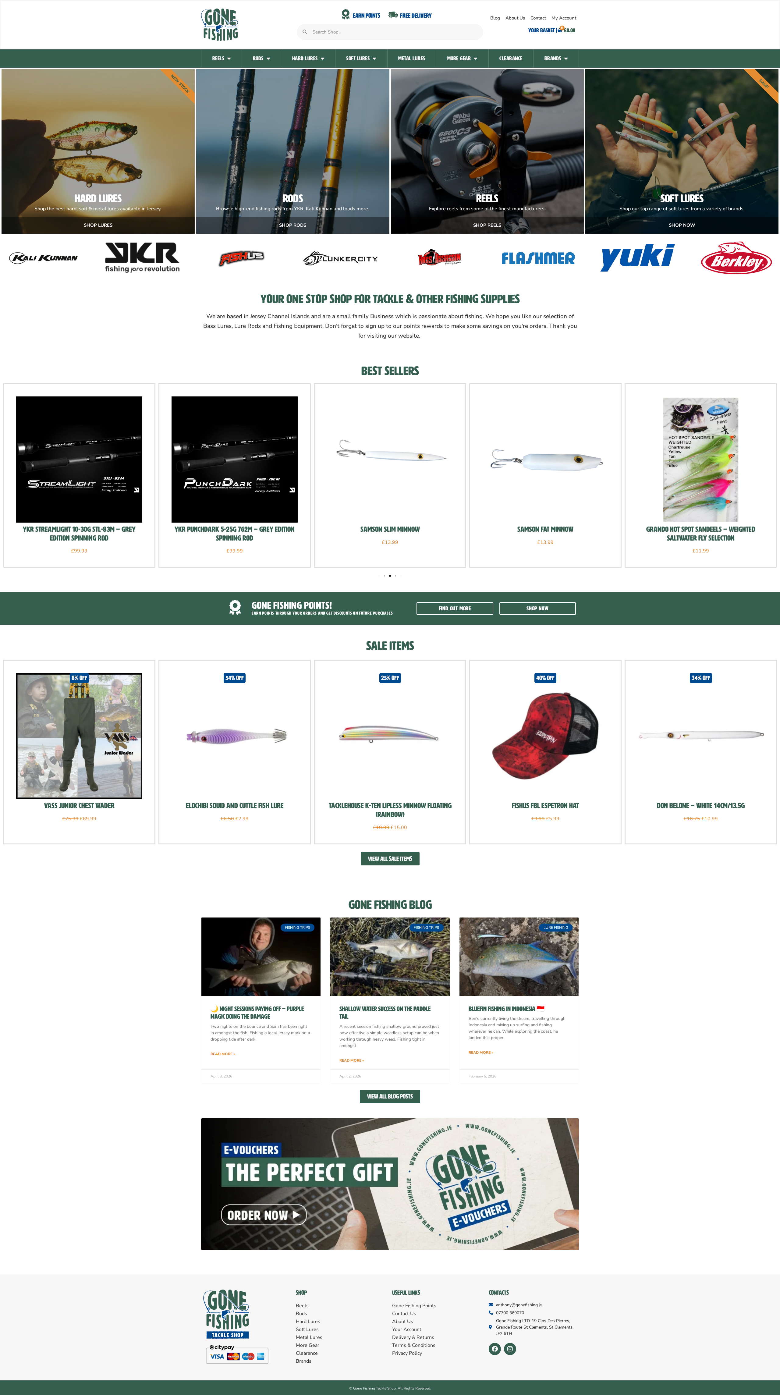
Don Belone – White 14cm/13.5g (701, 806)
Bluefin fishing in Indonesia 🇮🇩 (506, 1009)
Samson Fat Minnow (390, 529)
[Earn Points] (346, 14)
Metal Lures (411, 58)
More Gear (459, 58)
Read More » (223, 1054)
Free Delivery (416, 15)
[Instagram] (510, 1349)
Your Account (406, 1329)
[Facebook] (495, 1349)
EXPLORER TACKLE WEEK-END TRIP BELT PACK (700, 529)
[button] (384, 576)
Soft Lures (358, 58)
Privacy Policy (407, 1353)
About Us (515, 18)
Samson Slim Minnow (234, 529)
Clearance (511, 58)
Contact (538, 18)
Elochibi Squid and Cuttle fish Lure (235, 806)
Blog (495, 18)
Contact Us (404, 1313)
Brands (552, 58)
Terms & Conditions (413, 1345)
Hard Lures (305, 58)
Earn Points (366, 15)
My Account (563, 18)
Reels (218, 58)
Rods (258, 58)
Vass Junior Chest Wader (79, 806)
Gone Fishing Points (414, 1305)
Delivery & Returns (413, 1337)
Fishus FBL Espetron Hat (545, 806)
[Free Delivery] (393, 14)
